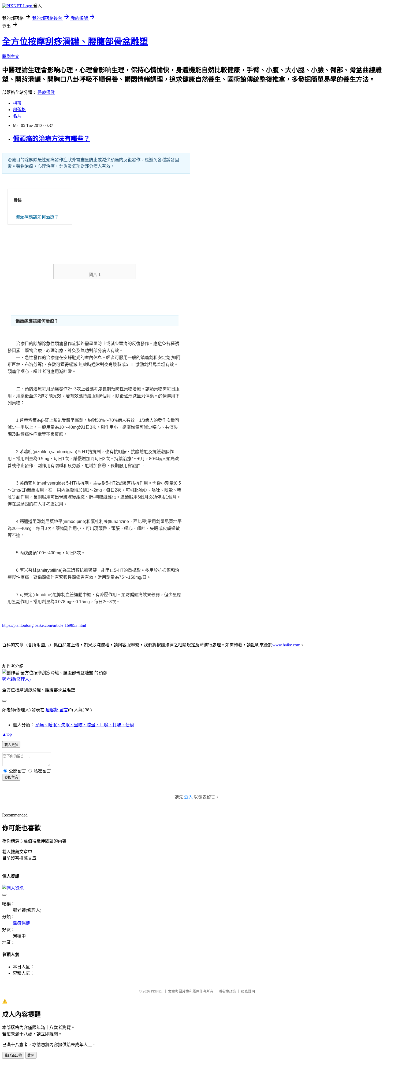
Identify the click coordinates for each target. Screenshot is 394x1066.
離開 (30, 1055)
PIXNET (157, 991)
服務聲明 (248, 991)
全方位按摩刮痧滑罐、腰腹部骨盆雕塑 (75, 41)
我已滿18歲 (13, 1055)
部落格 (19, 109)
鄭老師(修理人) (16, 679)
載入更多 (11, 745)
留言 (64, 710)
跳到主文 (10, 56)
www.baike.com (286, 645)
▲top (7, 734)
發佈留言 (11, 777)
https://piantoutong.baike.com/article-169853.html (44, 625)
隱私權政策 (227, 991)
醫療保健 (46, 92)
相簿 (17, 103)
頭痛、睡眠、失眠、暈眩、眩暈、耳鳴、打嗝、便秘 (84, 725)
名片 (17, 116)
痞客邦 (52, 710)
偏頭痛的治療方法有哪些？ (51, 138)
